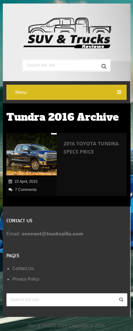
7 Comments (26, 189)
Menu (21, 92)
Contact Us (23, 268)
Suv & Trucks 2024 (47, 325)
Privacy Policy (25, 279)
